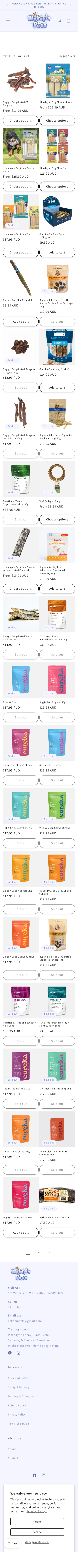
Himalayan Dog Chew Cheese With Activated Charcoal (19, 569)
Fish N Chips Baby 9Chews (17, 827)
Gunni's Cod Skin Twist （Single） (52, 235)
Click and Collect (19, 1378)
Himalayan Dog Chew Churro (18, 234)
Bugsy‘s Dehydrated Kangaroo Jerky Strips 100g (19, 437)
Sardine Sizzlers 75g (50, 764)
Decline (37, 1532)
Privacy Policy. (37, 1511)
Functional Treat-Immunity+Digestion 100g (53, 638)
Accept (37, 1522)
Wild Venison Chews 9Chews (54, 827)
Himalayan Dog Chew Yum (53, 168)
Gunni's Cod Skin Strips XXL (18, 299)
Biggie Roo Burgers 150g (52, 702)
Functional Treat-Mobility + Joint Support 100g (54, 1024)
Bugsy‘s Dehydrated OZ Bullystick (16, 104)
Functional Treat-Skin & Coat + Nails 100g (19, 1024)
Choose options (21, 120)
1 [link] (28, 1252)
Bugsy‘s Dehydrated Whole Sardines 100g (17, 638)
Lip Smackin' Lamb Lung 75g (55, 1088)
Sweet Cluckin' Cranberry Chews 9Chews (53, 1153)
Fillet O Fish (9, 702)
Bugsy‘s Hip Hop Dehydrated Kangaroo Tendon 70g (55, 958)
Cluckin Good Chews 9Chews (18, 956)
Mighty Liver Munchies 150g (18, 1217)
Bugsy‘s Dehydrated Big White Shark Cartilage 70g (55, 437)
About (12, 1449)
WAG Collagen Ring (49, 501)
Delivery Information (21, 1396)
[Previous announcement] (7, 5)
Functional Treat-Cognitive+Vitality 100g (16, 503)
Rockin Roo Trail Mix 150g (16, 1088)
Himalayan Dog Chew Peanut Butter (19, 170)
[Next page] (49, 1251)
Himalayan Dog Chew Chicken (55, 102)
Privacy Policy (16, 1414)
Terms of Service (18, 1423)
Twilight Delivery (18, 1387)
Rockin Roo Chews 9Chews (17, 764)
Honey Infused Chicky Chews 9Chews (55, 892)
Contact (13, 1458)
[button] (8, 20)
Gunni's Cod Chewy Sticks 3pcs (56, 369)
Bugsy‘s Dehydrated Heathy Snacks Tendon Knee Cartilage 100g (56, 303)
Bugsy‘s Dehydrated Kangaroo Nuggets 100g (19, 371)
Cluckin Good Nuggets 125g (18, 890)
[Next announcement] (70, 5)
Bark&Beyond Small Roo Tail (54, 1217)
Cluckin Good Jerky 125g (16, 1151)
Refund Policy (17, 1405)
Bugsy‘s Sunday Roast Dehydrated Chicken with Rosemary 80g (53, 570)
